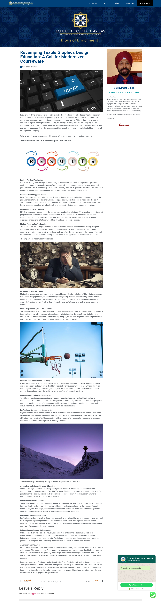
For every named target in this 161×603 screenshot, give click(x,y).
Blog (117, 3)
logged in (34, 593)
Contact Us (129, 3)
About (106, 3)
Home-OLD (93, 3)
